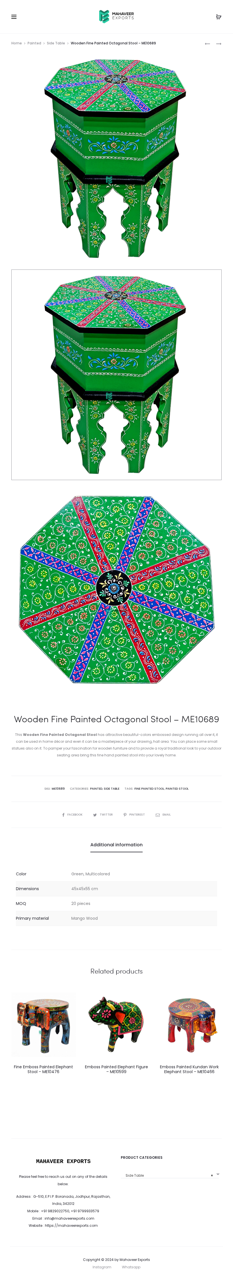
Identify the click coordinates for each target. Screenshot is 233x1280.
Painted (34, 43)
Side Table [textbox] (168, 1175)
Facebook (75, 814)
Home (16, 43)
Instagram (102, 1267)
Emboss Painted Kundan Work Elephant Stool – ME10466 (189, 1069)
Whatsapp (131, 1267)
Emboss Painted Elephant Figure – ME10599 (116, 1069)
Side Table (56, 43)
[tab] (116, 845)
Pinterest (137, 814)
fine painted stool (149, 789)
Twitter (107, 814)
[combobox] (170, 1173)
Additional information (116, 844)
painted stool (177, 789)
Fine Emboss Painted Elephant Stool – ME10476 (43, 1069)
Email (167, 814)
